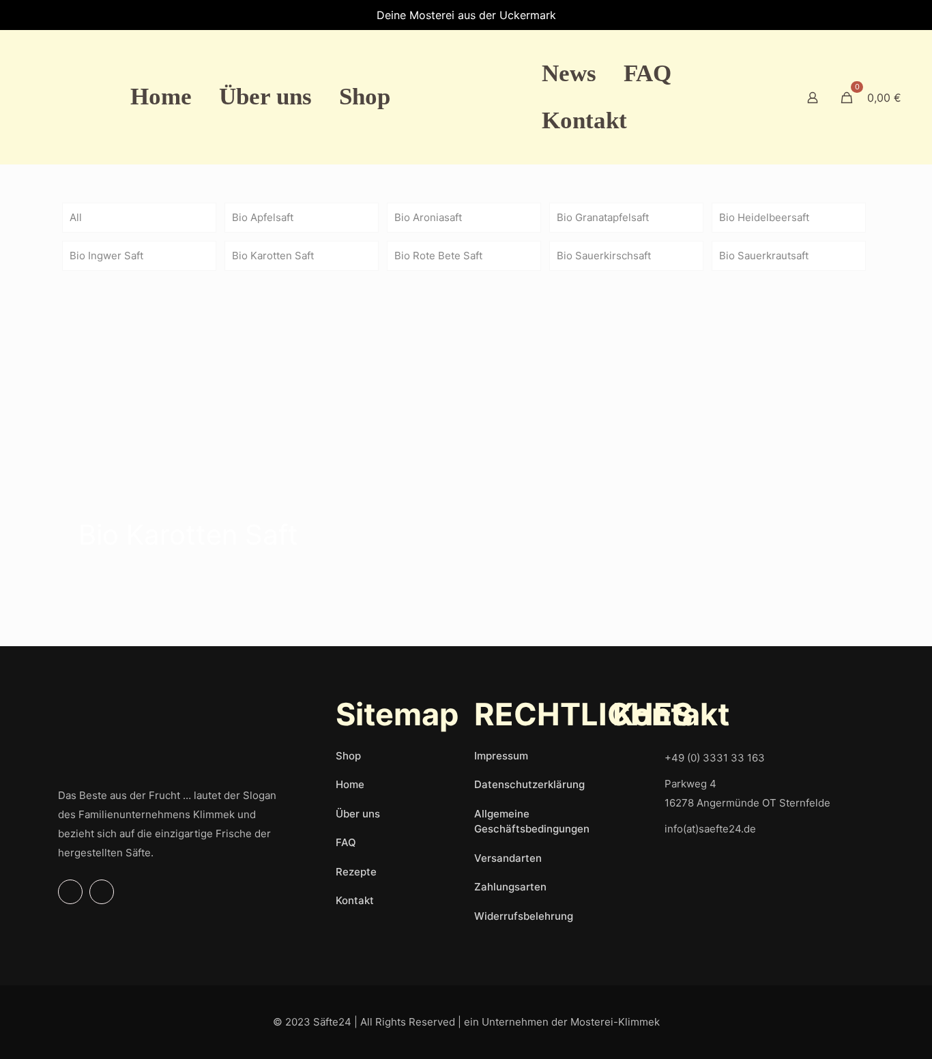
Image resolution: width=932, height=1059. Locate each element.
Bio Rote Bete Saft (438, 255)
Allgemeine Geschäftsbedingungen (531, 821)
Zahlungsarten (510, 886)
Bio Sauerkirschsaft (604, 255)
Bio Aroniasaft (428, 217)
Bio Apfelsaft (262, 217)
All (76, 217)
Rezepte (356, 871)
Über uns (358, 813)
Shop (348, 755)
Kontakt (355, 900)
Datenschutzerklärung (529, 784)
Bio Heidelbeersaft (764, 217)
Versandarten (508, 858)
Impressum (501, 755)
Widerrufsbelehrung (523, 916)
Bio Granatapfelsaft (603, 217)
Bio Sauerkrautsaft (764, 255)
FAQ (346, 842)
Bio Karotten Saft (273, 255)
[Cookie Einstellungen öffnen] (30, 1041)
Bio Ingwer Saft (106, 255)
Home (350, 784)
